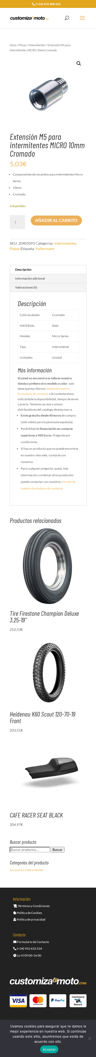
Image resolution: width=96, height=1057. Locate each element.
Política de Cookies (29, 913)
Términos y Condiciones (33, 906)
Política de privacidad (30, 919)
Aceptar (49, 1049)
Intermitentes (37, 45)
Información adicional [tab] (30, 278)
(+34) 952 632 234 (29, 948)
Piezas (22, 45)
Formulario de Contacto (32, 942)
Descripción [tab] (23, 269)
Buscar (57, 850)
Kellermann (45, 248)
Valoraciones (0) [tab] (26, 287)
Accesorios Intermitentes (26, 870)
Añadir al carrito (56, 220)
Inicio (13, 45)
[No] (89, 1038)
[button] (78, 63)
